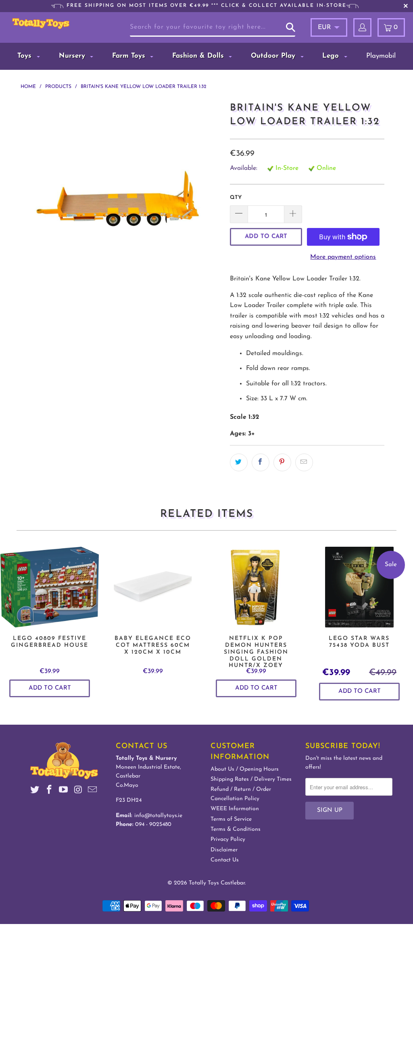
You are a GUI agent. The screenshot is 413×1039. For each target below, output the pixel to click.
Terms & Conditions (236, 829)
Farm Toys (130, 55)
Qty (236, 197)
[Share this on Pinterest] (282, 462)
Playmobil (381, 55)
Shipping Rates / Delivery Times (251, 779)
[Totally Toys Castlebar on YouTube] (64, 791)
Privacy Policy (228, 839)
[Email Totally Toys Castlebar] (92, 791)
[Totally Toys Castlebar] (40, 23)
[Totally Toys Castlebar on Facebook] (49, 791)
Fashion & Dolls (199, 55)
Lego (331, 55)
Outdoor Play (274, 55)
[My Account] (362, 27)
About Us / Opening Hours (245, 769)
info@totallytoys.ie (158, 816)
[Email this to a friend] (304, 462)
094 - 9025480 (153, 825)
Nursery (73, 55)
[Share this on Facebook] (260, 462)
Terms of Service (231, 819)
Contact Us (225, 860)
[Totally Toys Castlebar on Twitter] (35, 791)
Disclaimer (224, 850)
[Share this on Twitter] (239, 462)
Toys (25, 55)
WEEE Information (235, 809)
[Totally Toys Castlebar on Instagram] (78, 791)
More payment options (343, 257)
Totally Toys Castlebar (217, 883)
